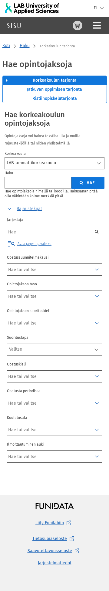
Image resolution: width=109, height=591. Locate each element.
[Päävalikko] (97, 25)
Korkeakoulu (15, 153)
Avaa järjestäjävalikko (34, 244)
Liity (49, 522)
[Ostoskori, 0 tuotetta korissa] (77, 25)
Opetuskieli (16, 364)
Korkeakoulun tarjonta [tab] (55, 80)
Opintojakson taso (22, 284)
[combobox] (54, 163)
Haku (25, 45)
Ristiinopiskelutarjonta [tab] (54, 98)
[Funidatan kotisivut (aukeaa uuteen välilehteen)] (54, 506)
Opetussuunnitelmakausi (27, 257)
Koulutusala (17, 418)
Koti (6, 45)
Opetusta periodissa (24, 391)
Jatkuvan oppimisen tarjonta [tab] (54, 89)
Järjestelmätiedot (54, 563)
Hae (91, 182)
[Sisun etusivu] (14, 25)
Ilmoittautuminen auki (25, 444)
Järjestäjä (15, 220)
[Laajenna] (97, 269)
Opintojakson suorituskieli (28, 311)
